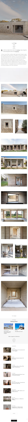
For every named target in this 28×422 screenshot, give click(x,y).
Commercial (14, 339)
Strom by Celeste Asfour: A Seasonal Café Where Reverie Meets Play (18, 383)
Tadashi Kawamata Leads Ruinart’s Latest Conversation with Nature (18, 375)
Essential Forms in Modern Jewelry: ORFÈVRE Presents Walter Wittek (17, 407)
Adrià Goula (14, 46)
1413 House (18, 50)
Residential (8, 330)
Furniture (15, 389)
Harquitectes (13, 43)
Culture (14, 397)
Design (12, 381)
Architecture (5, 330)
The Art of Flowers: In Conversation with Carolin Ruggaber (18, 350)
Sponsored (14, 373)
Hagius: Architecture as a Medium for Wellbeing (18, 399)
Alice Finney (14, 48)
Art (12, 373)
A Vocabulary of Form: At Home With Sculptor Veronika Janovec (18, 367)
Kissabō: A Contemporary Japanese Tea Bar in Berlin (18, 358)
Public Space (14, 340)
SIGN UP (14, 420)
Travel (12, 397)
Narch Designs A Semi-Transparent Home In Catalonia (7, 332)
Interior (14, 381)
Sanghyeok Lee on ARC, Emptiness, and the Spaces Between (18, 391)
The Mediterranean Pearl (19, 331)
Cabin (14, 338)
